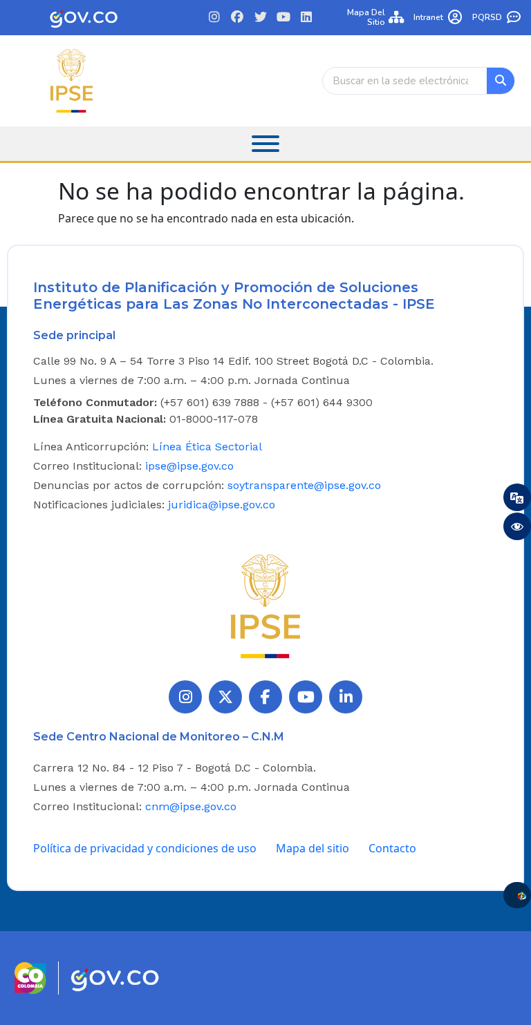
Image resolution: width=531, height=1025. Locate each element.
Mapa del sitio (366, 17)
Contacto (392, 848)
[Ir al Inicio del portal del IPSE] (265, 605)
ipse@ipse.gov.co (189, 465)
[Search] (500, 81)
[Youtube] (283, 17)
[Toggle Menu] (265, 143)
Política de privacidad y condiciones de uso (145, 848)
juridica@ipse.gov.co (221, 504)
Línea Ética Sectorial (207, 446)
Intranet (428, 17)
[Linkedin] (306, 17)
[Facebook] (237, 17)
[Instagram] (214, 17)
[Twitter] (260, 17)
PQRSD (487, 17)
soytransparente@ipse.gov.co (304, 485)
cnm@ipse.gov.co (190, 806)
